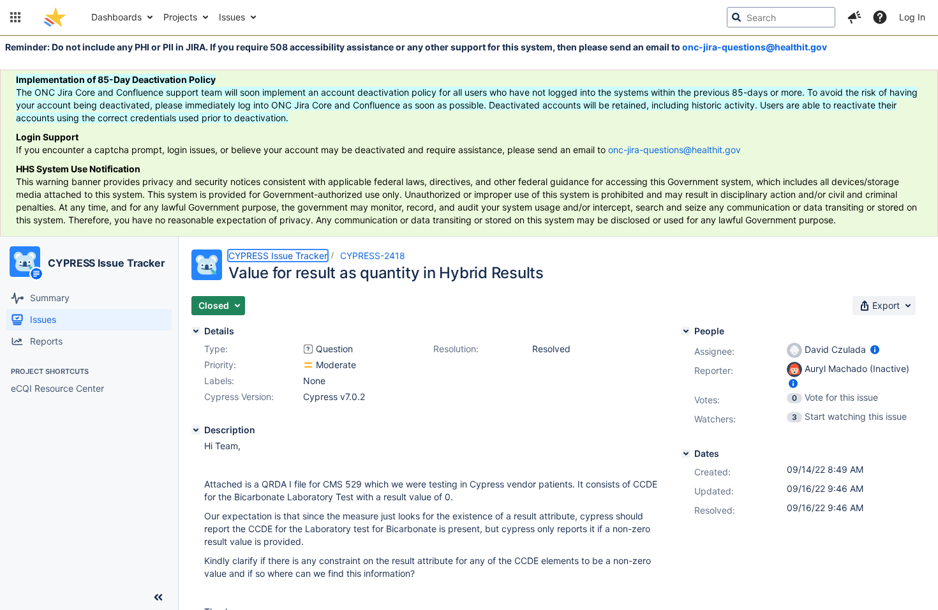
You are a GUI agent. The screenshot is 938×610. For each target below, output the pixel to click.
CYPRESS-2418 (372, 255)
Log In (912, 16)
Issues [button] (232, 16)
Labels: (219, 380)
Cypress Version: (239, 396)
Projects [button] (180, 16)
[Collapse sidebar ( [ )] (158, 597)
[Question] (308, 349)
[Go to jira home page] (54, 17)
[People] (685, 331)
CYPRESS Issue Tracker (106, 263)
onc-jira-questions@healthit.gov (754, 46)
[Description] (195, 430)
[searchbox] (781, 17)
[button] (15, 17)
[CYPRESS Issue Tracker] (25, 261)
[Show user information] (875, 349)
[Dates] (685, 453)
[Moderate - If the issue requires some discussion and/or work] (308, 365)
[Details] (195, 331)
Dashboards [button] (116, 16)
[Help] (880, 17)
